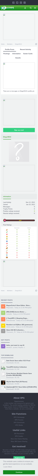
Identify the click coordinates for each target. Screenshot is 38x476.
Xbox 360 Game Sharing (19, 441)
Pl (3, 306)
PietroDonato (10, 320)
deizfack (9, 347)
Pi (3, 319)
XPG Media (19, 425)
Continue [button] (19, 472)
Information (16, 53)
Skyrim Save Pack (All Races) (16, 381)
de (3, 346)
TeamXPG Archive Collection (16, 367)
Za (3, 312)
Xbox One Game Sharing (19, 439)
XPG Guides (19, 436)
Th (3, 331)
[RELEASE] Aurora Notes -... (16, 312)
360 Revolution (19, 433)
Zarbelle (9, 314)
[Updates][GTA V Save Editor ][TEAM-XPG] (21, 387)
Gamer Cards (28, 53)
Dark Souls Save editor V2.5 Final (18, 360)
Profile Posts (9, 49)
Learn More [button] (7, 467)
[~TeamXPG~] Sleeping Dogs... (17, 318)
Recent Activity (25, 49)
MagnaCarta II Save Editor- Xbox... (18, 305)
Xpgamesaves (19, 401)
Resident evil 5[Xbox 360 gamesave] (19, 324)
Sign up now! (19, 130)
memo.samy (10, 327)
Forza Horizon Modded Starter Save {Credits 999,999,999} (19, 374)
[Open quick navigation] (36, 44)
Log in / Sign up (25, 8)
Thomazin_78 (11, 332)
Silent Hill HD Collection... (15, 330)
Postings (6, 53)
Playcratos (9, 307)
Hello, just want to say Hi (15, 345)
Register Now (19, 458)
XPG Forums (19, 420)
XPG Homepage (19, 417)
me (3, 325)
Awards (18, 58)
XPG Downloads (19, 422)
